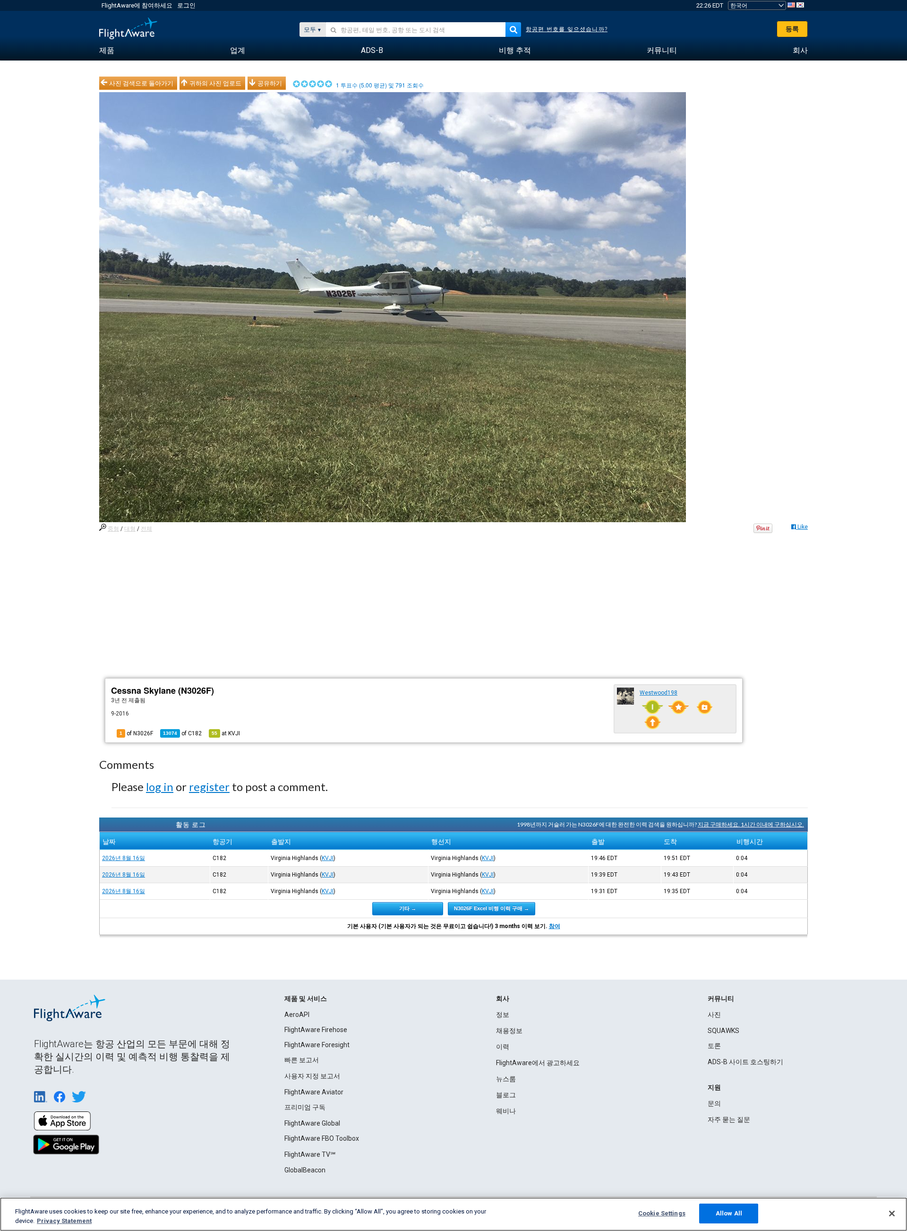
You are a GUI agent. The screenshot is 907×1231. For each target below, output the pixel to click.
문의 (714, 1103)
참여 (554, 926)
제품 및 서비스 (305, 998)
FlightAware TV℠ (309, 1154)
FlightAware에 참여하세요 (137, 5)
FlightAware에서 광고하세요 (538, 1063)
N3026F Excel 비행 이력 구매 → (491, 908)
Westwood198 (658, 692)
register (209, 786)
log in (159, 786)
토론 (714, 1046)
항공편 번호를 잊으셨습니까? (567, 29)
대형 (130, 528)
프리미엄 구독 (304, 1107)
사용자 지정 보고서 (312, 1076)
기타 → (407, 908)
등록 (792, 29)
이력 (502, 1046)
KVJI (328, 858)
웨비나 (506, 1111)
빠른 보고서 (301, 1060)
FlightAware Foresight (317, 1045)
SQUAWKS (723, 1030)
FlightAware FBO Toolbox (321, 1138)
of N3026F (136, 733)
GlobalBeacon (304, 1170)
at (226, 733)
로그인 (186, 5)
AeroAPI (296, 1014)
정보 (502, 1014)
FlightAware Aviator (313, 1092)
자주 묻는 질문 (729, 1119)
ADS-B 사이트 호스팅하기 (745, 1062)
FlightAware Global (312, 1123)
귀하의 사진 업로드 (215, 83)
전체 (146, 528)
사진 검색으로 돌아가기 (141, 83)
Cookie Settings (661, 1213)
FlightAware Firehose (315, 1029)
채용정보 (509, 1030)
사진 (714, 1014)
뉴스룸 (506, 1079)
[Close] (891, 1213)
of (182, 733)
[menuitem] (107, 50)
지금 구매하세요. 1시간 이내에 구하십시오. (751, 824)
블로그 (506, 1095)
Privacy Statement (64, 1220)
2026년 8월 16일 (123, 858)
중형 (113, 528)
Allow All (729, 1213)
